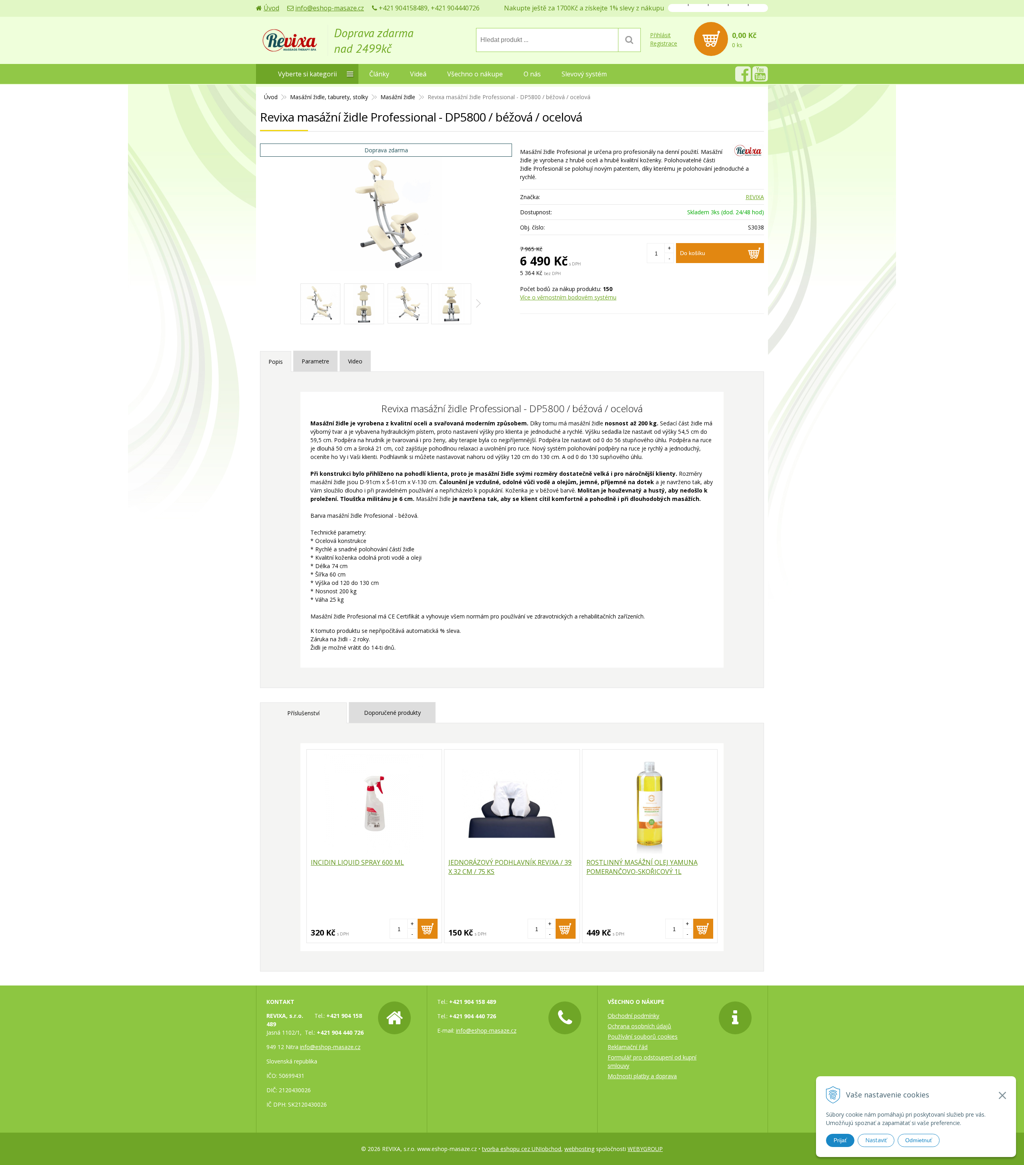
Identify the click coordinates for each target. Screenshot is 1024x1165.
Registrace (663, 43)
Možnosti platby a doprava (642, 1076)
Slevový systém (584, 74)
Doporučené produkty (392, 712)
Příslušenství (303, 713)
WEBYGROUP (645, 1149)
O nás (532, 74)
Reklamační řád (628, 1047)
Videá (418, 74)
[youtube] (760, 78)
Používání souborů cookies (643, 1036)
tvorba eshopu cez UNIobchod (521, 1149)
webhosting (579, 1149)
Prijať (840, 1140)
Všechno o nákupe (475, 74)
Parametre (315, 361)
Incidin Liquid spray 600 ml (357, 862)
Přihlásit (660, 35)
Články (379, 74)
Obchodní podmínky (633, 1015)
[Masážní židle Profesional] (320, 303)
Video (355, 361)
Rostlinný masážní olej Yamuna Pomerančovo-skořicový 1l (642, 867)
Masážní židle (397, 97)
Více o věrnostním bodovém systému (568, 297)
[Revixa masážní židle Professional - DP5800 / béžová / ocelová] (386, 211)
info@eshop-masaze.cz (329, 8)
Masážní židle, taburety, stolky (329, 97)
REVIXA (755, 197)
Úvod (271, 8)
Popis (275, 361)
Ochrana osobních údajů (639, 1026)
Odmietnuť (918, 1140)
